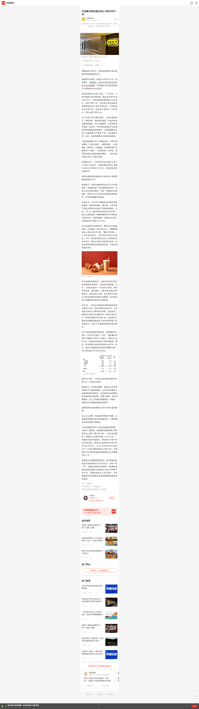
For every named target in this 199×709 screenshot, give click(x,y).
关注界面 (89, 694)
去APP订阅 (105, 686)
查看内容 (89, 686)
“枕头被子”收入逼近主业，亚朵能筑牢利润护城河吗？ (92, 600)
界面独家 (92, 673)
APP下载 (110, 694)
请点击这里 (97, 486)
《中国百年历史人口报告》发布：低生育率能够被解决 (92, 613)
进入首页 (100, 694)
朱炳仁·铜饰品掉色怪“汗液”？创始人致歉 (91, 526)
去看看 (111, 498)
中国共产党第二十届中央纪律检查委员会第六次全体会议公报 (92, 653)
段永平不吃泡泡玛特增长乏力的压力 (92, 552)
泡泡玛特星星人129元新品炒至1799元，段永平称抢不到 (92, 539)
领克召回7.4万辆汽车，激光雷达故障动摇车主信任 (93, 639)
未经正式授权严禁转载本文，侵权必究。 (95, 489)
